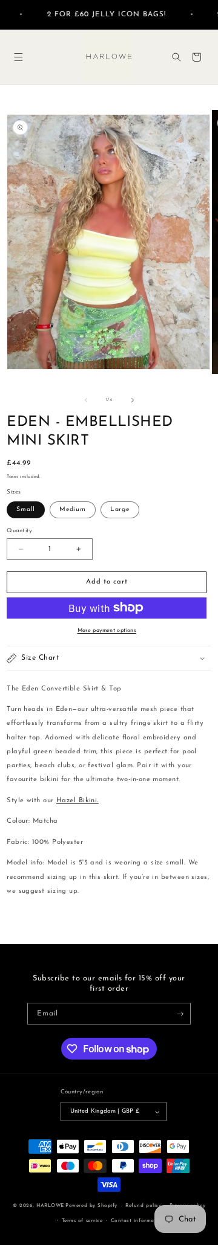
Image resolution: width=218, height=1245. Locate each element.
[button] (18, 57)
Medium (72, 509)
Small (25, 509)
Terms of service (82, 1220)
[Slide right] (132, 400)
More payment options (107, 630)
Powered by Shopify (91, 1206)
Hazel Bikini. (77, 800)
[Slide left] (86, 400)
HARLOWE (50, 1206)
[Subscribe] (180, 1014)
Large (120, 509)
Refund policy (143, 1205)
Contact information (138, 1220)
